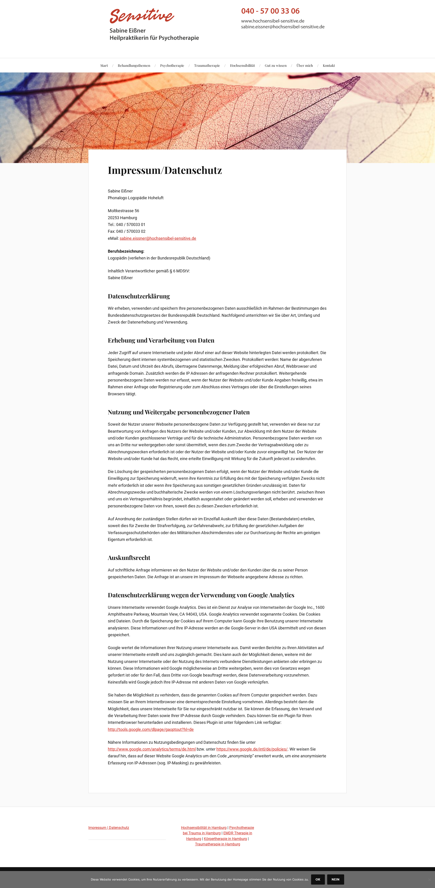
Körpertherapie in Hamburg (225, 839)
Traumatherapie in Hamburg (217, 844)
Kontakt (329, 65)
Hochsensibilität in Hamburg (204, 828)
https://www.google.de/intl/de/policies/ (252, 749)
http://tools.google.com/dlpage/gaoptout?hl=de (151, 729)
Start (104, 65)
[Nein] (429, 879)
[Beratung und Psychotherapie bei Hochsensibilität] (217, 44)
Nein (336, 879)
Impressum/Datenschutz (165, 169)
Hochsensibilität (242, 65)
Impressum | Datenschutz (108, 828)
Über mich (305, 65)
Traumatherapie (207, 65)
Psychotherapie (172, 65)
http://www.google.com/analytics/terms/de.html (152, 749)
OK (318, 879)
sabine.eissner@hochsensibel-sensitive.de (158, 238)
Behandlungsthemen (134, 65)
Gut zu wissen (276, 65)
